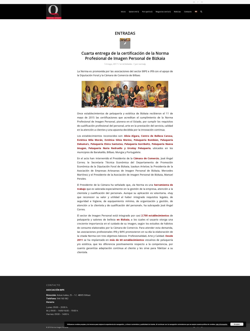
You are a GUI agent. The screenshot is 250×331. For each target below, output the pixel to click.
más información (221, 324)
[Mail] (202, 2)
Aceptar (237, 324)
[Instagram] (194, 2)
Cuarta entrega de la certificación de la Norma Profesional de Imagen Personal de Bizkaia (125, 56)
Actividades (127, 64)
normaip (142, 64)
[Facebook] (198, 2)
